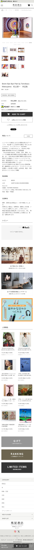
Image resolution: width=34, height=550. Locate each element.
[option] (17, 27)
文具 (3, 495)
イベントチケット (7, 510)
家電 (3, 503)
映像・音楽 (5, 491)
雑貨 (3, 499)
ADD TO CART (17, 114)
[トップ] (2, 10)
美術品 (4, 483)
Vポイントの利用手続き (8, 109)
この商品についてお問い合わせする (17, 124)
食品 (3, 507)
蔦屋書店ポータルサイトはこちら (17, 527)
